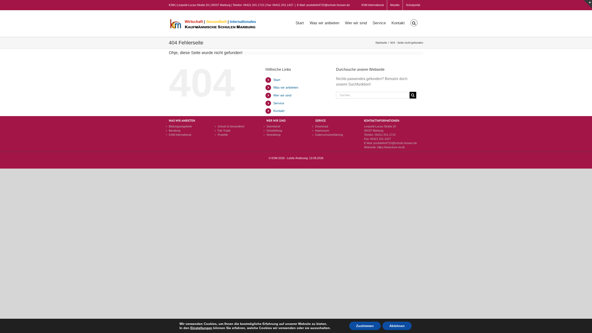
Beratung (174, 130)
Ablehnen (397, 326)
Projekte (223, 134)
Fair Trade (224, 130)
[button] (413, 22)
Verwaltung (273, 134)
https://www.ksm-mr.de (391, 147)
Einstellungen (201, 328)
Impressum (322, 130)
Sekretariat (273, 126)
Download (321, 126)
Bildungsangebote (180, 126)
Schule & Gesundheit (231, 126)
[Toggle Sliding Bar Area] (588, 4)
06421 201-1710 (385, 134)
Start (276, 80)
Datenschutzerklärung (329, 134)
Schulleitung (274, 130)
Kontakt (278, 111)
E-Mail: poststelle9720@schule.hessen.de (323, 5)
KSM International (180, 134)
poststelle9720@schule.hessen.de (395, 143)
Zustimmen (365, 326)
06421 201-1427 (380, 139)
